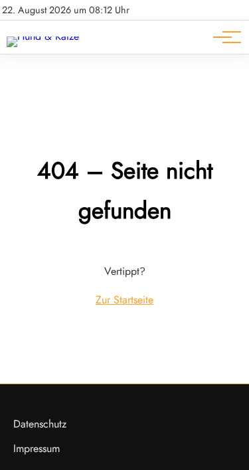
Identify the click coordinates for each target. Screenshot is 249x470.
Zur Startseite (124, 299)
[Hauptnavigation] (222, 37)
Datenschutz (39, 423)
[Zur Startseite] (43, 36)
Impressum (36, 448)
